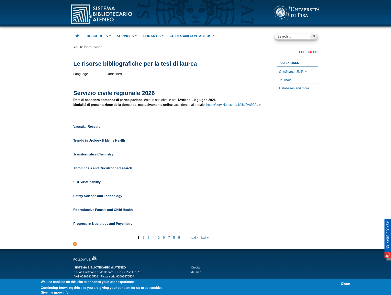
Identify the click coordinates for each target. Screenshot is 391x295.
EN (315, 52)
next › (194, 237)
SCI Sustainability (87, 182)
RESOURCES (98, 36)
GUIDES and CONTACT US (191, 36)
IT (304, 52)
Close (345, 283)
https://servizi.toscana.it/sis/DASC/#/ (232, 104)
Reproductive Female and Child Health (103, 210)
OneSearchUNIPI (291, 71)
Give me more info (55, 292)
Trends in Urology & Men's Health (99, 140)
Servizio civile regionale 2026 (114, 93)
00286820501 (89, 276)
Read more (261, 83)
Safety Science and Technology (97, 196)
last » (205, 237)
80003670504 (125, 276)
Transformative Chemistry (93, 154)
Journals (285, 80)
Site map (195, 272)
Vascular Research (87, 126)
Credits (195, 267)
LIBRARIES (152, 36)
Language (80, 74)
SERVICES (126, 36)
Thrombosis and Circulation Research (102, 168)
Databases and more (294, 88)
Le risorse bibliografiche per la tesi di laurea (135, 63)
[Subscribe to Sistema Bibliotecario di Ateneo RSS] (75, 244)
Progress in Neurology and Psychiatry (102, 223)
